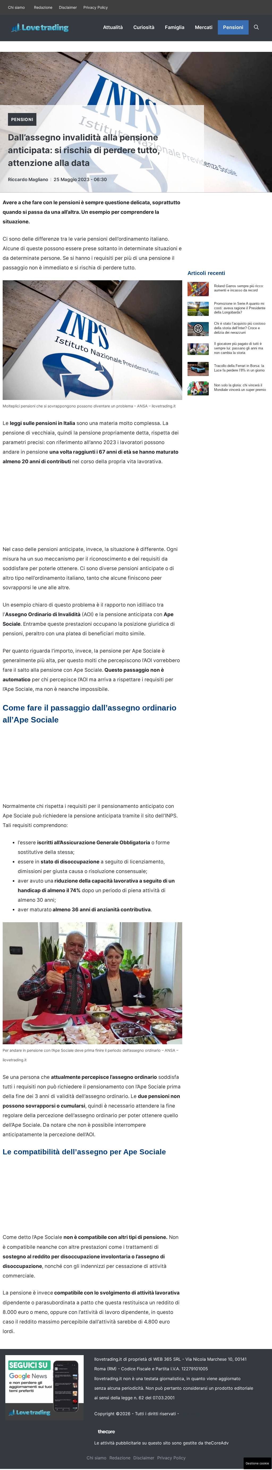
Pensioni (233, 27)
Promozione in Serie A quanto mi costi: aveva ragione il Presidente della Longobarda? (239, 308)
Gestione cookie (257, 1463)
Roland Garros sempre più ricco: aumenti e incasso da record (239, 288)
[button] (256, 27)
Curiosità (143, 27)
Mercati (203, 27)
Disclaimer (68, 7)
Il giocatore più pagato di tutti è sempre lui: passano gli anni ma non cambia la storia (238, 348)
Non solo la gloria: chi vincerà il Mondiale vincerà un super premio (240, 387)
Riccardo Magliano (28, 179)
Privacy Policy (95, 7)
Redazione (43, 7)
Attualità (113, 27)
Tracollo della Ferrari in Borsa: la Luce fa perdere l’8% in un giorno (239, 368)
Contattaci (191, 1413)
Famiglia (174, 27)
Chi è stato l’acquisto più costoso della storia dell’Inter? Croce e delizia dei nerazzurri (239, 328)
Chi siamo (16, 7)
